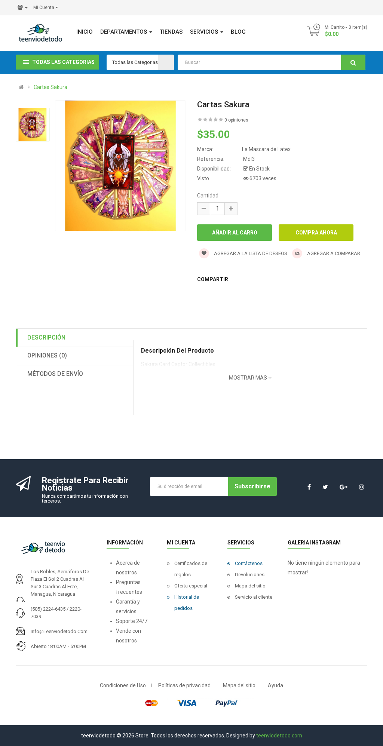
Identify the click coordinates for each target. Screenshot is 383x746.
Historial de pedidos (186, 602)
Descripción (46, 337)
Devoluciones (249, 574)
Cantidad (207, 196)
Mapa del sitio (250, 586)
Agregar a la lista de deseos (250, 253)
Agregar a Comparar (333, 253)
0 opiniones (236, 120)
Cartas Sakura (50, 87)
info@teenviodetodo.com (59, 631)
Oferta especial (190, 586)
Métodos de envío (55, 373)
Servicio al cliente (253, 597)
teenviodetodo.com (279, 736)
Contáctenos (249, 563)
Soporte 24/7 (132, 621)
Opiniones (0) (47, 355)
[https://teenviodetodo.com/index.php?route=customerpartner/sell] (23, 7)
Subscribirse (252, 486)
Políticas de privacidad (184, 685)
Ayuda (275, 685)
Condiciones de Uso (123, 685)
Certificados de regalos (190, 569)
